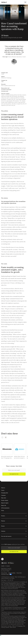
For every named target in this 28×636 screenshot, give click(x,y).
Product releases (4, 500)
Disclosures (20, 626)
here (6, 621)
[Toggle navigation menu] (25, 2)
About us (3, 487)
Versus (2, 510)
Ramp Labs (3, 505)
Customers (3, 495)
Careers (2, 490)
